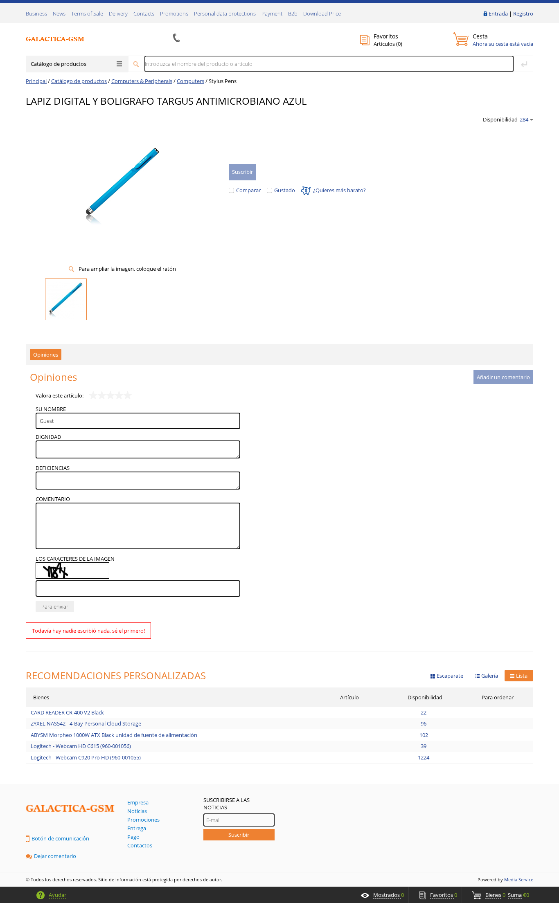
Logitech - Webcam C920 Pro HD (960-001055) (86, 757)
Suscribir (238, 834)
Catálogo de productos (58, 63)
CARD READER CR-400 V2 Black (67, 712)
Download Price (322, 13)
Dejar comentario (55, 856)
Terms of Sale (87, 13)
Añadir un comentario (503, 377)
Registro (523, 13)
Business (36, 13)
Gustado (284, 190)
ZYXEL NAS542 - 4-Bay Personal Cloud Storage (86, 723)
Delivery (118, 13)
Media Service (518, 879)
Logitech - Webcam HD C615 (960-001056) (81, 746)
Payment (271, 13)
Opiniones (45, 354)
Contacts (143, 13)
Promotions (174, 13)
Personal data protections (225, 13)
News (59, 13)
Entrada (498, 13)
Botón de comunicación (60, 838)
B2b (293, 13)
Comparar (248, 190)
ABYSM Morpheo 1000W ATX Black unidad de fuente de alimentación (114, 735)
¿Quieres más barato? (339, 190)
